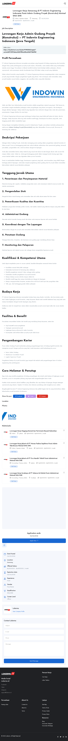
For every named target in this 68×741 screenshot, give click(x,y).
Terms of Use (45, 708)
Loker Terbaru (45, 680)
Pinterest (43, 396)
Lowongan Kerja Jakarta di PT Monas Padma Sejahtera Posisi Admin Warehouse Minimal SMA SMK (33, 444)
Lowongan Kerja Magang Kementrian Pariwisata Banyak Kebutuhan (33, 431)
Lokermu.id (5, 681)
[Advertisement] (36, 508)
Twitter (32, 396)
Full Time (17, 24)
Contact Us (24, 704)
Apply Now (33, 541)
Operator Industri (23, 18)
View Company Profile (18, 611)
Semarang (34, 18)
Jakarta (21, 433)
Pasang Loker (4, 704)
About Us (24, 708)
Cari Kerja (44, 677)
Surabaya (33, 478)
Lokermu (16, 608)
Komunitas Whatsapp (47, 726)
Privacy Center (46, 711)
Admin (17, 18)
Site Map (44, 704)
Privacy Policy (45, 714)
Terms (23, 711)
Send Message (34, 661)
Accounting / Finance (17, 463)
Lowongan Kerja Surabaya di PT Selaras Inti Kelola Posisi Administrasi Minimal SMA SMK (34, 474)
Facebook (19, 396)
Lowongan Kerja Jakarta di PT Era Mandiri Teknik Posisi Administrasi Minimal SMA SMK (33, 459)
